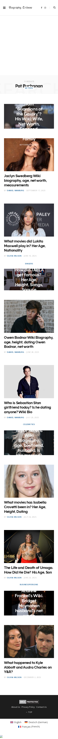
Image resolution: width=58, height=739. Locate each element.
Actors (29, 88)
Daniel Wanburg (15, 190)
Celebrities (29, 424)
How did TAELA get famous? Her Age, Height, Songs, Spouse (29, 279)
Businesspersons (29, 584)
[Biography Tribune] (20, 7)
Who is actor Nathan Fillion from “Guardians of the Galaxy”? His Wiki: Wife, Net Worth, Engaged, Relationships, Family (29, 116)
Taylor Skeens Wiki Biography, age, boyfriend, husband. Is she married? (29, 443)
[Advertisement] (29, 46)
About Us (15, 707)
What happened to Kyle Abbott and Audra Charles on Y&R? (28, 667)
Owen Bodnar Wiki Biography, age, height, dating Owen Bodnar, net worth (28, 342)
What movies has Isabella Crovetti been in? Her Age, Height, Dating (25, 506)
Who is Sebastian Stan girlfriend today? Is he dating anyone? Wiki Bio (27, 407)
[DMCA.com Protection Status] (29, 703)
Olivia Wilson (14, 256)
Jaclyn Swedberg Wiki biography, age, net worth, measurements (25, 180)
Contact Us (41, 707)
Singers (29, 263)
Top (30, 712)
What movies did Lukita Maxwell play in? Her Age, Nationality (25, 245)
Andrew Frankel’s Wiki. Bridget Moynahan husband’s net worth (29, 603)
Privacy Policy (28, 707)
